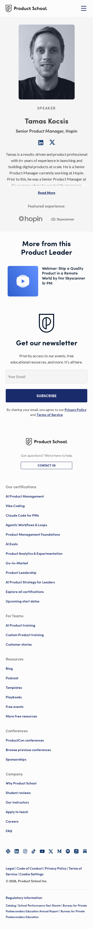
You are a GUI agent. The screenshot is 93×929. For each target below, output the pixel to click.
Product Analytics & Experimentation (34, 553)
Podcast (12, 678)
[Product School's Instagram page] (25, 851)
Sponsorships (16, 759)
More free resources (21, 716)
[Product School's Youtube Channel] (42, 851)
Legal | (11, 868)
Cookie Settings (31, 874)
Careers (12, 821)
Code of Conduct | (31, 868)
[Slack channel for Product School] (8, 851)
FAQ (9, 831)
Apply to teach (17, 812)
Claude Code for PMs (22, 515)
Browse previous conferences (28, 750)
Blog (9, 668)
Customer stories (19, 644)
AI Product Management (25, 496)
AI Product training (20, 625)
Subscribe (46, 395)
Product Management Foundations (33, 534)
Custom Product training (25, 635)
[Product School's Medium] (59, 851)
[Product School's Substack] (85, 851)
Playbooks (14, 697)
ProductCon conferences (25, 740)
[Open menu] (83, 8)
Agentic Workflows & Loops (26, 525)
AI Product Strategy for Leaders (30, 582)
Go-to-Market (17, 563)
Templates (14, 687)
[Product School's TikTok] (33, 851)
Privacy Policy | (57, 868)
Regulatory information (24, 898)
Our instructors (17, 802)
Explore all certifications (25, 592)
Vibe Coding (15, 506)
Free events (14, 707)
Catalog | (12, 905)
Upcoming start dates (22, 601)
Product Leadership (21, 573)
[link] (75, 409)
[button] (46, 192)
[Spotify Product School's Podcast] (68, 851)
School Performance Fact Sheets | (40, 905)
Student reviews (18, 793)
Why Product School (21, 783)
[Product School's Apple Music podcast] (76, 851)
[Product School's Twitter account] (50, 851)
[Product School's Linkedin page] (16, 851)
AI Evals (12, 544)
